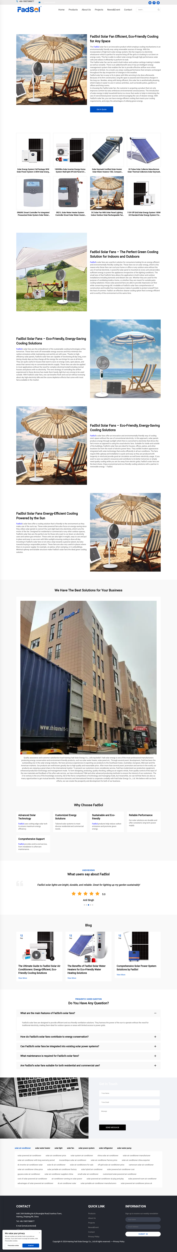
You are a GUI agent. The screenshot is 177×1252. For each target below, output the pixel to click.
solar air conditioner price (56, 1155)
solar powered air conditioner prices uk (136, 1183)
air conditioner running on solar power (67, 1179)
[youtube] (158, 2)
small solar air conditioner (88, 1174)
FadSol (96, 47)
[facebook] (154, 2)
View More (22, 978)
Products (73, 9)
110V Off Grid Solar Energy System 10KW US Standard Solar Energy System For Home (144, 213)
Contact (128, 9)
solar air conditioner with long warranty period (36, 1160)
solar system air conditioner (82, 1155)
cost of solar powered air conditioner (32, 1179)
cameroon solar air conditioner (141, 1165)
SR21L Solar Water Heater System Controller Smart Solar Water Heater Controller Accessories (70, 213)
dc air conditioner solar (67, 1183)
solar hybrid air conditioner (92, 1169)
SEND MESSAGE (112, 1127)
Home (61, 9)
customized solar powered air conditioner (119, 1174)
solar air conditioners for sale (81, 1165)
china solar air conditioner (108, 1155)
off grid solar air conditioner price (111, 1165)
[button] (84, 905)
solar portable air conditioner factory (62, 1169)
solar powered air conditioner (29, 1155)
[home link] (29, 10)
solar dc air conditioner (56, 1165)
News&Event (113, 9)
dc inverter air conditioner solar (30, 1165)
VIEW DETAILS (33, 149)
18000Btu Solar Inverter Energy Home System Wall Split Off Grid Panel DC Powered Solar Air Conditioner (70, 170)
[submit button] (159, 10)
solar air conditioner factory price (104, 1160)
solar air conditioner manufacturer (136, 1155)
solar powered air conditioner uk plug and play (105, 1179)
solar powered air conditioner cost (120, 1169)
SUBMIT (142, 1234)
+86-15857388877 (26, 1)
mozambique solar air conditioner (72, 1160)
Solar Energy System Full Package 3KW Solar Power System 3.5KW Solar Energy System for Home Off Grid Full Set (33, 170)
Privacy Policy (93, 1237)
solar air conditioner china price (30, 1169)
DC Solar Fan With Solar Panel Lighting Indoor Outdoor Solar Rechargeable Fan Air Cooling (107, 213)
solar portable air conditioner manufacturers (98, 1183)
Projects (99, 9)
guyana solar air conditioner (29, 1174)
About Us (86, 9)
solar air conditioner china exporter (136, 1160)
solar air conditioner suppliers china (59, 1174)
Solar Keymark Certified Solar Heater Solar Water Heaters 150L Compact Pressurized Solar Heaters (107, 170)
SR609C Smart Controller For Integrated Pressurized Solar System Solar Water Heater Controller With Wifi (33, 213)
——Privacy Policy (117, 1241)
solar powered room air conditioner (142, 1179)
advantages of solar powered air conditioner (35, 1183)
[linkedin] (149, 2)
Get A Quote (102, 109)
